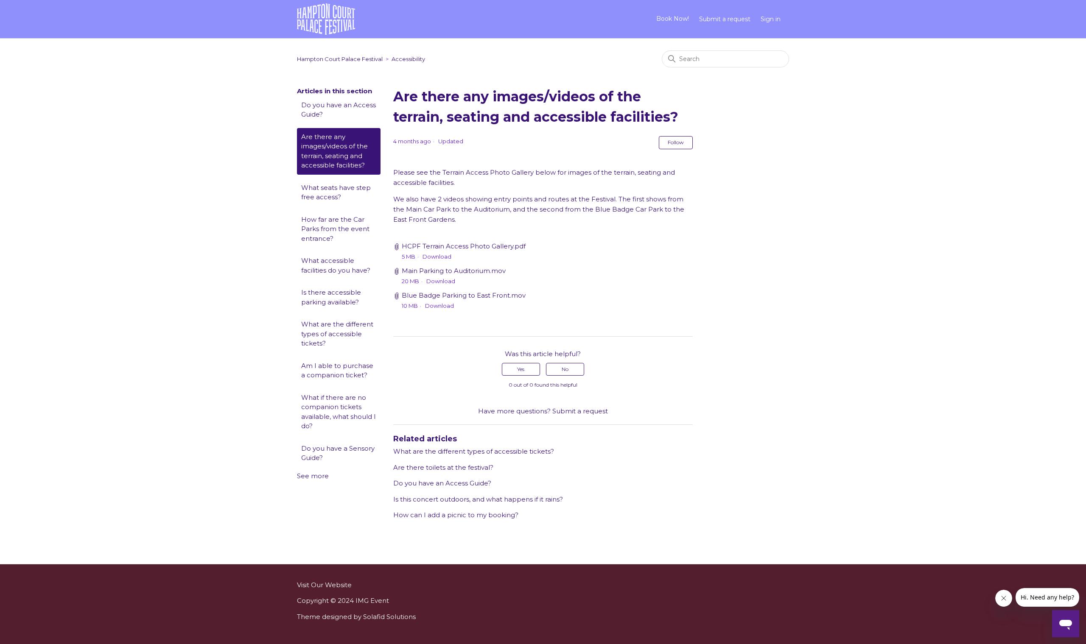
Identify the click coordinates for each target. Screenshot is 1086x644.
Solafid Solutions (389, 617)
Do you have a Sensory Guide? (338, 453)
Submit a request (724, 19)
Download (437, 256)
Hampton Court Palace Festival (340, 59)
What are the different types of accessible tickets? (337, 333)
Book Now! (672, 18)
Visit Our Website (324, 585)
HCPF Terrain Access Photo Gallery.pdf (464, 246)
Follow (676, 142)
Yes (520, 369)
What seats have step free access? (336, 192)
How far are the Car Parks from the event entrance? (335, 229)
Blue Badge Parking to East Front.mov (464, 295)
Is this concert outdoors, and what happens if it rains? (478, 499)
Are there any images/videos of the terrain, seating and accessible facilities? (334, 151)
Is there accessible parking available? (331, 297)
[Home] (326, 18)
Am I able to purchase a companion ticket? (337, 370)
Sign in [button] (771, 19)
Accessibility (408, 59)
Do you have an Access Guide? (338, 110)
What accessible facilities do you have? (335, 265)
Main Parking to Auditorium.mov (454, 271)
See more (313, 476)
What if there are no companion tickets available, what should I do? (338, 411)
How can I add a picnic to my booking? (455, 515)
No (565, 369)
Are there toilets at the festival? (443, 467)
